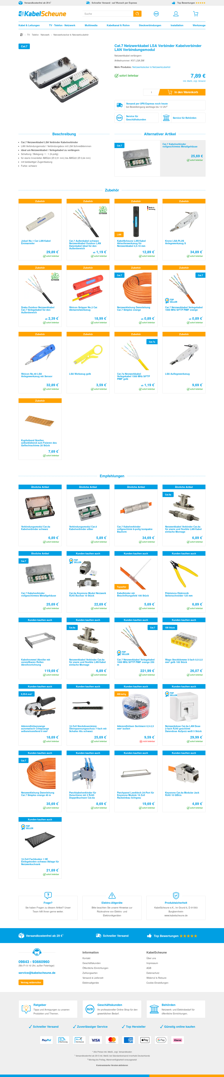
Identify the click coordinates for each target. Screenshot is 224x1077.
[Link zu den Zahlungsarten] (112, 1041)
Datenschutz (152, 972)
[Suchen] (137, 14)
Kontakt (86, 958)
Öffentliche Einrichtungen (95, 968)
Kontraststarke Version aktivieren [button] (112, 1065)
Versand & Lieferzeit (92, 977)
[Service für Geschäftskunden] (156, 13)
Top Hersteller (135, 1027)
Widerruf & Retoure (156, 977)
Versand (201, 80)
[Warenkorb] (195, 13)
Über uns (151, 958)
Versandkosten (125, 1051)
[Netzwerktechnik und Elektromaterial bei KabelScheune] (42, 13)
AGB (148, 968)
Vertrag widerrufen (31, 982)
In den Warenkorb (186, 92)
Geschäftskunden (91, 963)
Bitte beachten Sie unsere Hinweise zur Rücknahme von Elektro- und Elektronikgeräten (112, 911)
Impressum (152, 963)
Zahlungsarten (90, 972)
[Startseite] (21, 34)
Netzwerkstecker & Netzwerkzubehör (151, 67)
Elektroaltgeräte (90, 982)
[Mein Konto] (176, 13)
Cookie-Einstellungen (157, 982)
